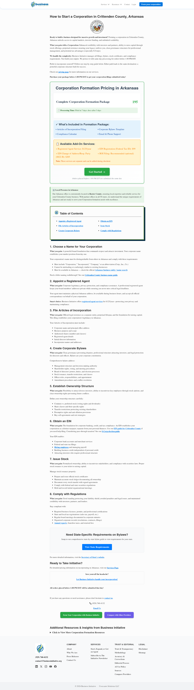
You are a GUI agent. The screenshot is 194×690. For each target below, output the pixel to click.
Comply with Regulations (110, 230)
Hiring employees (61, 447)
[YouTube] (50, 666)
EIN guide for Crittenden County (127, 428)
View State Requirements (97, 547)
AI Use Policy (120, 666)
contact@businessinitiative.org (47, 660)
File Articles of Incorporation (70, 225)
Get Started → (97, 172)
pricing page (63, 71)
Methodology (120, 652)
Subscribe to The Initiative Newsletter (99, 657)
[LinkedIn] (36, 666)
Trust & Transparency (124, 648)
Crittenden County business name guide (101, 275)
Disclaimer (143, 648)
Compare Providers (123, 674)
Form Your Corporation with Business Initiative (81, 615)
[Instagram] (46, 666)
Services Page (112, 567)
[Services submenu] (108, 4)
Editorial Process (122, 663)
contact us (108, 598)
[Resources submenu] (121, 4)
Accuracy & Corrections (120, 658)
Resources (115, 4)
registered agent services (92, 301)
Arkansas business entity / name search (111, 270)
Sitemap (142, 652)
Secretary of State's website (92, 557)
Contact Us (71, 660)
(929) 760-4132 (41, 657)
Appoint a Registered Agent (69, 221)
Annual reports (60, 523)
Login (134, 4)
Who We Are (72, 652)
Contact (127, 4)
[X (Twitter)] (41, 666)
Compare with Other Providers (119, 615)
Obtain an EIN (106, 221)
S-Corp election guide (111, 431)
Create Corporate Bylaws (69, 230)
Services (104, 4)
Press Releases (73, 656)
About (69, 648)
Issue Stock (105, 225)
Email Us (97, 608)
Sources (118, 670)
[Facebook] (55, 666)
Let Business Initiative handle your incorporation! (97, 579)
